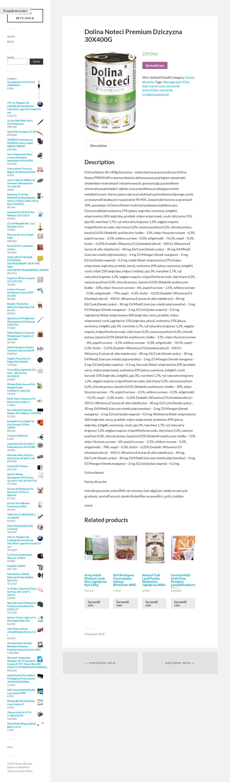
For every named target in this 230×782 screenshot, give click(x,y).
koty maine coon (153, 86)
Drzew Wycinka (25, 15)
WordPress (24, 767)
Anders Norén (25, 771)
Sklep (11, 36)
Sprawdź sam (155, 65)
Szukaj (10, 57)
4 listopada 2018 (94, 634)
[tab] (99, 145)
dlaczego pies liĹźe (176, 82)
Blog (10, 41)
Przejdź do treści (15, 11)
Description (98, 145)
